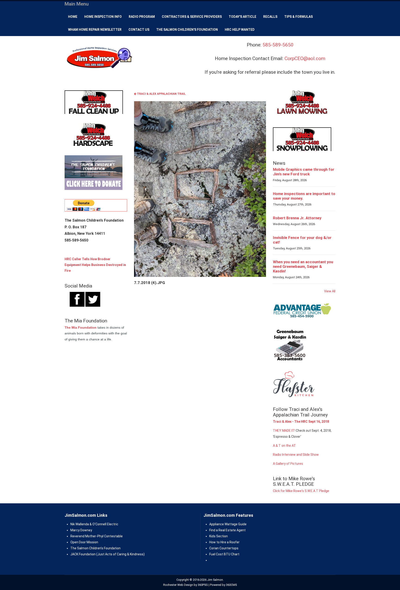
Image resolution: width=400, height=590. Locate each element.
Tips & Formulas (298, 16)
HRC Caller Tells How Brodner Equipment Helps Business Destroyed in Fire (95, 264)
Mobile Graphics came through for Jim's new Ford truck (303, 171)
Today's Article (242, 16)
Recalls (270, 16)
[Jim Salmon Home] (99, 58)
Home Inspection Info (103, 16)
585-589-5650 (278, 45)
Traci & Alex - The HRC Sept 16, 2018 (301, 421)
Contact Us (138, 29)
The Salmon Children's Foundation (187, 29)
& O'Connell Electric (103, 524)
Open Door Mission (84, 542)
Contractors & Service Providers (192, 16)
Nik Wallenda (79, 524)
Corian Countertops (223, 548)
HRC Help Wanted (240, 29)
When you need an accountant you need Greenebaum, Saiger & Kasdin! (303, 266)
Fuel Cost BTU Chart (224, 554)
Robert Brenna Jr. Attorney (297, 218)
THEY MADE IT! (284, 430)
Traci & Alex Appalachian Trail (161, 93)
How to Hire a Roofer (224, 542)
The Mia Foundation (81, 327)
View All (329, 291)
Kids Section (218, 536)
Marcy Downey (81, 530)
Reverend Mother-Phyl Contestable (96, 536)
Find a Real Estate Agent (227, 530)
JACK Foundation (83, 554)
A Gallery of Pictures (288, 463)
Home (72, 16)
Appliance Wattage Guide (228, 524)
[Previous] (146, 189)
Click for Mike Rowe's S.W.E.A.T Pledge (301, 491)
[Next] (254, 189)
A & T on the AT (284, 445)
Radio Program (142, 16)
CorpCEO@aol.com (304, 58)
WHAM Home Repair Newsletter (95, 29)
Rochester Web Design (178, 585)
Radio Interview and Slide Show (296, 454)
